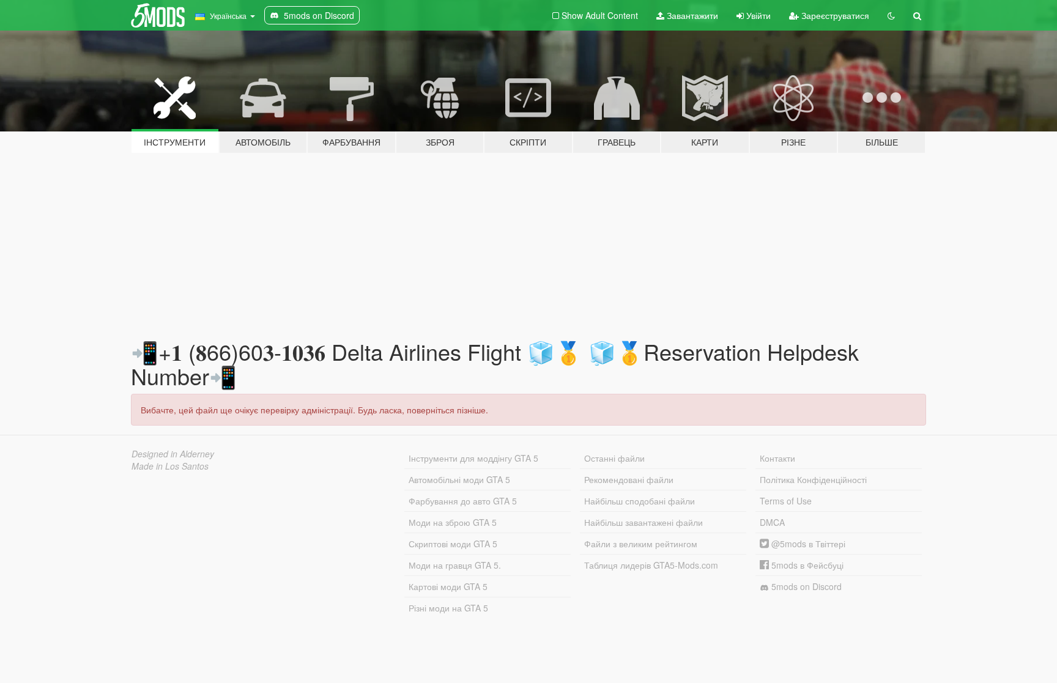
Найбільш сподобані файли (639, 501)
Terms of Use (786, 501)
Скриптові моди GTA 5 (453, 543)
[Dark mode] (891, 15)
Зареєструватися (834, 15)
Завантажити (691, 15)
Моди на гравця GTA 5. (455, 565)
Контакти (777, 458)
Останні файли (614, 458)
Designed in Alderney (173, 454)
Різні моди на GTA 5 (448, 608)
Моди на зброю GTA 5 (453, 522)
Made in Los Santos (170, 466)
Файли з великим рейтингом (640, 543)
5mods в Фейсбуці (806, 565)
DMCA (772, 522)
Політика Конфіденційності (813, 479)
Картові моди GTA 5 (448, 586)
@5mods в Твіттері (807, 543)
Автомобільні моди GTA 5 (459, 479)
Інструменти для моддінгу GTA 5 (473, 458)
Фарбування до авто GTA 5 (463, 501)
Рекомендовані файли (628, 479)
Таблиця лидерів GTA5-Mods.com (651, 565)
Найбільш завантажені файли (643, 522)
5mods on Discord (805, 586)
